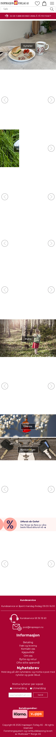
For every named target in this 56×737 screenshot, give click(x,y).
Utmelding (39, 688)
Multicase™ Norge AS (29, 734)
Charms (28, 426)
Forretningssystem (13, 731)
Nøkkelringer (27, 449)
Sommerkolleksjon (28, 244)
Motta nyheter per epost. (28, 684)
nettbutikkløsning (36, 731)
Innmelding (19, 688)
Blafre (28, 339)
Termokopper (28, 149)
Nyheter (28, 46)
